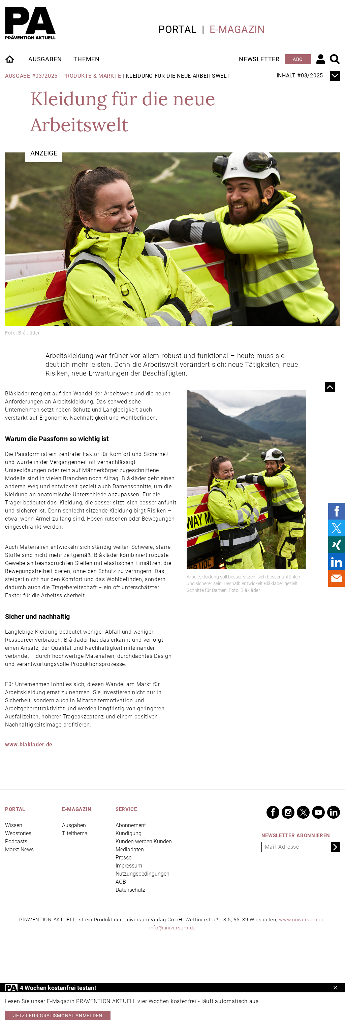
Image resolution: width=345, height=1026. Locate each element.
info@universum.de (172, 928)
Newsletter (259, 59)
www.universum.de (301, 920)
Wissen (13, 825)
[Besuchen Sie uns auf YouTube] (318, 812)
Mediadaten (130, 849)
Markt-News (19, 849)
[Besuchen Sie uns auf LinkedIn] (333, 812)
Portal (177, 29)
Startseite (10, 59)
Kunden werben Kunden (144, 841)
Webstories (18, 833)
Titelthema (75, 833)
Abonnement (131, 825)
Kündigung (129, 833)
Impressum (129, 865)
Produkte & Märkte (91, 76)
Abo (298, 59)
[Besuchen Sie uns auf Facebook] (272, 812)
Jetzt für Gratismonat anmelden (57, 1015)
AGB (121, 882)
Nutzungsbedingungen (142, 874)
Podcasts (16, 841)
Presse (123, 857)
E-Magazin (237, 29)
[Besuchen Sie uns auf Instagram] (288, 812)
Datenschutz (130, 890)
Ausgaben (45, 59)
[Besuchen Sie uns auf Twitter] (303, 812)
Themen (86, 59)
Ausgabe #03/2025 (31, 76)
